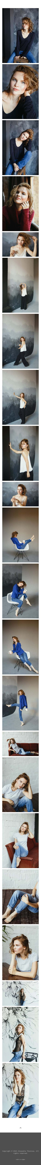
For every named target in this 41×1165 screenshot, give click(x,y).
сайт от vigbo (20, 1159)
